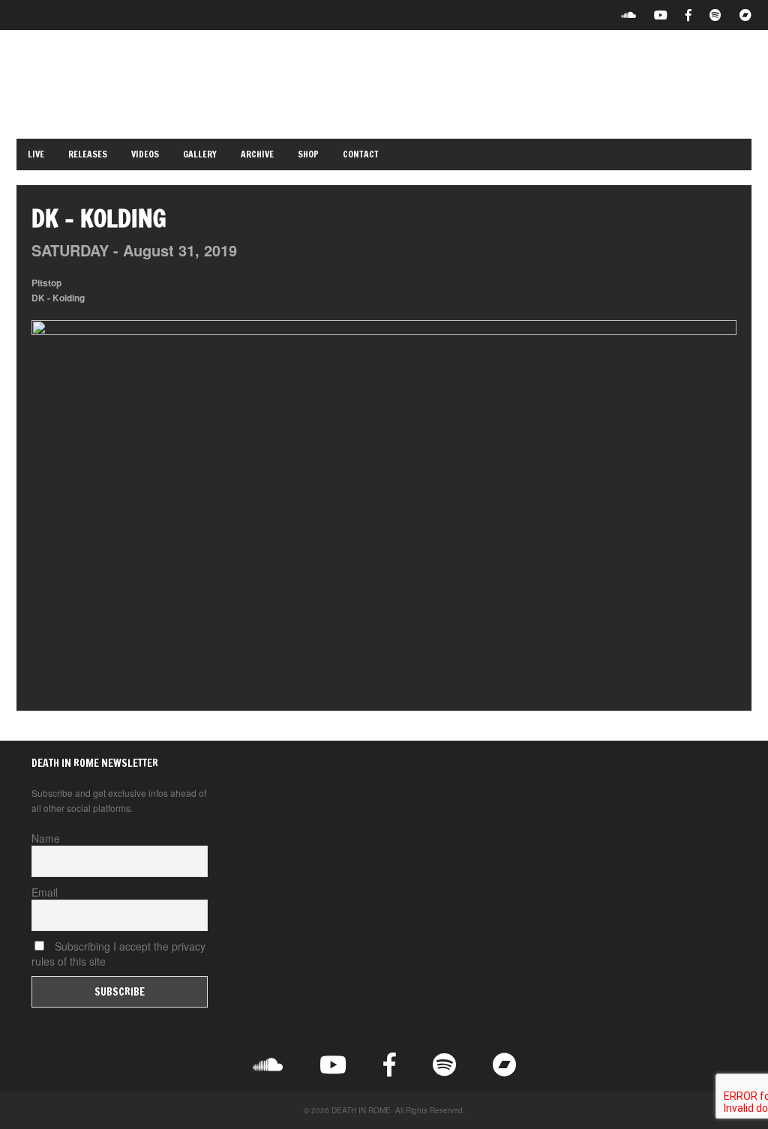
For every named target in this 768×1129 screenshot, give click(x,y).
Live (36, 154)
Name (46, 838)
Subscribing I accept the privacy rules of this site (119, 954)
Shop (308, 154)
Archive (257, 154)
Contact (361, 154)
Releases (87, 154)
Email (45, 892)
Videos (145, 154)
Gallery (200, 154)
